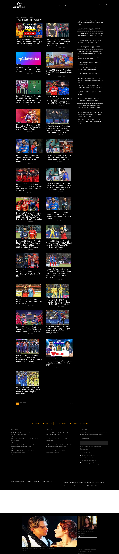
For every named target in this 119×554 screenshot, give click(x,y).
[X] (99, 5)
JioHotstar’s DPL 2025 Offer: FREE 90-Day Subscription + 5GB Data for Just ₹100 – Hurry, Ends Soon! (29, 69)
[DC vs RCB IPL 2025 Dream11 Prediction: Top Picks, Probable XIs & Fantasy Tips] (29, 290)
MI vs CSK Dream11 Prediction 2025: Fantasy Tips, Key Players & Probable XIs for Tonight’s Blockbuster (29, 391)
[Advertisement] (48, 501)
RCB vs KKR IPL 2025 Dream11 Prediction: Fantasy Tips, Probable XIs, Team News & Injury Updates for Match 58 (29, 187)
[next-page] (24, 404)
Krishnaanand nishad (21, 45)
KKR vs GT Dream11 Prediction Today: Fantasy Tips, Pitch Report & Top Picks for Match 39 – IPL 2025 (59, 362)
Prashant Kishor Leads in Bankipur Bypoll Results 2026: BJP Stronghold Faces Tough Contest (88, 107)
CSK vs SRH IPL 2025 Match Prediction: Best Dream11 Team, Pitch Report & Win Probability (58, 302)
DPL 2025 (49, 36)
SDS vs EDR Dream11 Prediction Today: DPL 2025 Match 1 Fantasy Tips (59, 72)
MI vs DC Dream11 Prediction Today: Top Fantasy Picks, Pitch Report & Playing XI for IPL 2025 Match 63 (28, 158)
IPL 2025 (18, 93)
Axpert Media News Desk (52, 47)
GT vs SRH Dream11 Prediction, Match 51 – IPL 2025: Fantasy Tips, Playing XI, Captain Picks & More (28, 273)
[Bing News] (106, 5)
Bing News (85, 423)
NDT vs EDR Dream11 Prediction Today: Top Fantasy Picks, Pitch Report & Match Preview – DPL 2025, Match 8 (58, 42)
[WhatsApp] (59, 423)
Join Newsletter (94, 443)
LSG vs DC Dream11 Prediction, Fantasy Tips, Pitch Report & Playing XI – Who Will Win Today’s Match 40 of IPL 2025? (29, 359)
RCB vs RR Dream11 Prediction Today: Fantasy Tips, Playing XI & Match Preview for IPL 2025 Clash (29, 329)
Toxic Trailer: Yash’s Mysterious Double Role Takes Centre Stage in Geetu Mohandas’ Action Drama (90, 80)
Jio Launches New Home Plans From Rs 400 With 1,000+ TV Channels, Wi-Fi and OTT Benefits (89, 92)
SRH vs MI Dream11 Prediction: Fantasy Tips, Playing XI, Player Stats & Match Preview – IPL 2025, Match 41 (58, 330)
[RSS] (43, 423)
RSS (47, 423)
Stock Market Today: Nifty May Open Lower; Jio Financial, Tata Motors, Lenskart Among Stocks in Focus (90, 35)
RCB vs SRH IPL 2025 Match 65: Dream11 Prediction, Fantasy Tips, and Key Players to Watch (29, 127)
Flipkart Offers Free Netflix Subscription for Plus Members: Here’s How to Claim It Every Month (89, 121)
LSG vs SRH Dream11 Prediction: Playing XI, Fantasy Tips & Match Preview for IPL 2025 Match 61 (58, 157)
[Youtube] (103, 5)
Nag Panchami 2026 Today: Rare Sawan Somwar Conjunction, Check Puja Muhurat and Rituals (90, 22)
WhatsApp (64, 423)
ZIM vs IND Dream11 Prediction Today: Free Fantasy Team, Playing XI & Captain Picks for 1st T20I (29, 42)
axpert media (49, 367)
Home (17, 17)
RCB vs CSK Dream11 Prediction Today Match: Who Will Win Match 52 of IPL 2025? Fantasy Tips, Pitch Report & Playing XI (59, 244)
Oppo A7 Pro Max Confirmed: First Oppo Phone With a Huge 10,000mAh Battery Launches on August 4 (88, 100)
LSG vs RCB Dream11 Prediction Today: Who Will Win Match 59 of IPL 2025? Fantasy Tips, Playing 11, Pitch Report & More (58, 186)
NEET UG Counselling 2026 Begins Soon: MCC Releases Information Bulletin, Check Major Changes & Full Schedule (89, 114)
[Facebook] (32, 423)
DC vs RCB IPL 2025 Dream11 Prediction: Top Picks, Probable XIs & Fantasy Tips (29, 301)
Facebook (37, 423)
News (18, 36)
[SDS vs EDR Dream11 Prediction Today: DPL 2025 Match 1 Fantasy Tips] (59, 60)
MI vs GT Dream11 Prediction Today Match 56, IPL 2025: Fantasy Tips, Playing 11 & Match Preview (58, 215)
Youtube (75, 423)
